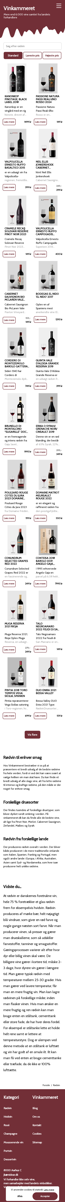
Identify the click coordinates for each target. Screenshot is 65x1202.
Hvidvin (8, 1116)
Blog (35, 1108)
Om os (36, 1116)
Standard (13, 55)
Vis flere (32, 734)
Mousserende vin (13, 1142)
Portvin (8, 1150)
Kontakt (36, 1125)
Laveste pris (33, 55)
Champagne (10, 1133)
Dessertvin (10, 1159)
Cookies (37, 1133)
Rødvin (8, 1108)
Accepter (45, 1196)
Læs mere (9, 121)
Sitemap (37, 1142)
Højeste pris (52, 55)
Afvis (20, 1196)
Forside (46, 1085)
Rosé (7, 1125)
